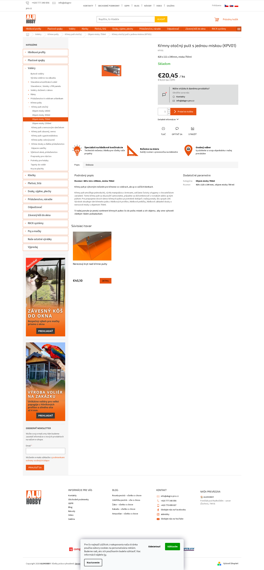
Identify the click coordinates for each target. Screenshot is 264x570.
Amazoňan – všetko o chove (125, 513)
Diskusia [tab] (89, 164)
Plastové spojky (36, 60)
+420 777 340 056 (168, 500)
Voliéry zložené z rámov (42, 90)
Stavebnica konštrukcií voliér (44, 82)
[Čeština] (226, 5)
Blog (136, 5)
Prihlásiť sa (35, 467)
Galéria (170, 5)
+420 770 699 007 (168, 505)
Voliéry (31, 68)
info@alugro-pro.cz (185, 100)
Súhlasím (172, 546)
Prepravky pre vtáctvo (41, 156)
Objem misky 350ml (41, 115)
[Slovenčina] (231, 5)
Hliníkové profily (36, 52)
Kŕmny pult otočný (39, 106)
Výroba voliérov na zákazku (43, 78)
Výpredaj (33, 247)
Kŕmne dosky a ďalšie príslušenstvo (47, 144)
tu (105, 554)
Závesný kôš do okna (39, 215)
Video (159, 5)
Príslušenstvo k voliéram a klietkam (47, 98)
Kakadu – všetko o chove (123, 509)
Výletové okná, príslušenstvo (44, 152)
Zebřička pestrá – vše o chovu (126, 500)
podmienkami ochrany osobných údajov (45, 459)
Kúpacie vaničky (38, 148)
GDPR (126, 5)
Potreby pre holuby (40, 160)
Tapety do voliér (38, 164)
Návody (147, 5)
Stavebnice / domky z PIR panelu (46, 86)
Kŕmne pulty (36, 102)
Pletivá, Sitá (34, 183)
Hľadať (161, 19)
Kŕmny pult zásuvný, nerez (43, 131)
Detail (105, 280)
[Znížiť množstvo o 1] (168, 113)
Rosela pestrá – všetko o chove (126, 495)
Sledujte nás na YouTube (172, 518)
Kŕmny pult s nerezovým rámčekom (47, 127)
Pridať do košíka (185, 111)
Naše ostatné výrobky (40, 239)
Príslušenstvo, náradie (40, 199)
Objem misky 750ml (41, 119)
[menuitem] (33, 29)
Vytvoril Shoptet (230, 563)
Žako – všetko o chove (122, 504)
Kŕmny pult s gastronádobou (44, 135)
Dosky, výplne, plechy (39, 191)
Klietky (32, 175)
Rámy (33, 94)
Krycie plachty (37, 168)
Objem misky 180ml (41, 110)
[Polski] (236, 5)
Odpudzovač (35, 207)
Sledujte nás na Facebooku (173, 509)
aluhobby (165, 514)
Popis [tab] (77, 164)
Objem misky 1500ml (41, 123)
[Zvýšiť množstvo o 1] (168, 110)
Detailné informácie (167, 119)
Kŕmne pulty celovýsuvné (43, 139)
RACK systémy (35, 223)
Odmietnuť (154, 546)
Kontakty (88, 5)
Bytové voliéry (37, 73)
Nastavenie (93, 562)
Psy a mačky (34, 231)
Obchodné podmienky (108, 5)
